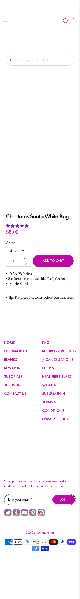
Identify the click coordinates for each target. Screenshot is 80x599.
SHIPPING (49, 367)
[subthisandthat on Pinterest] (32, 515)
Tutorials (13, 376)
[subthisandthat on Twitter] (8, 515)
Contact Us (15, 393)
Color (10, 242)
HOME (9, 342)
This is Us (12, 385)
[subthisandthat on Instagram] (41, 515)
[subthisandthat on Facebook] (16, 515)
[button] (17, 225)
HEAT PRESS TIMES (56, 376)
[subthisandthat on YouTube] (24, 515)
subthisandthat (45, 532)
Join (63, 499)
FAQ (46, 342)
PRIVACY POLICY (55, 419)
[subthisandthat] (40, 21)
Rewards (12, 367)
